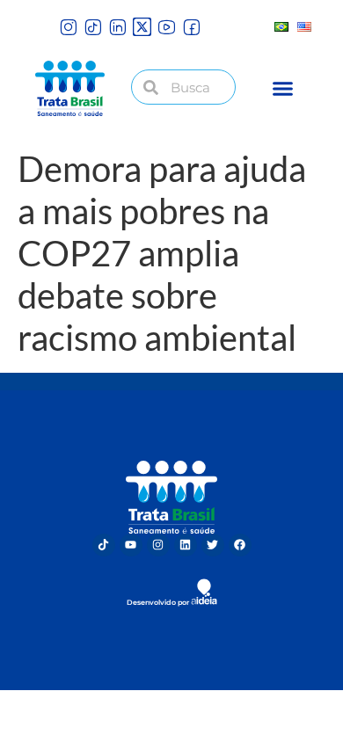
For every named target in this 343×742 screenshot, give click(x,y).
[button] (283, 88)
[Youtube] (131, 545)
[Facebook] (240, 545)
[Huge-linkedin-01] (117, 27)
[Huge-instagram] (68, 27)
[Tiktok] (103, 545)
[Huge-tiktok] (93, 27)
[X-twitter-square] (142, 27)
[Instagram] (158, 545)
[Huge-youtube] (166, 27)
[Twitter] (212, 545)
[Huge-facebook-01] (191, 27)
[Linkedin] (185, 545)
